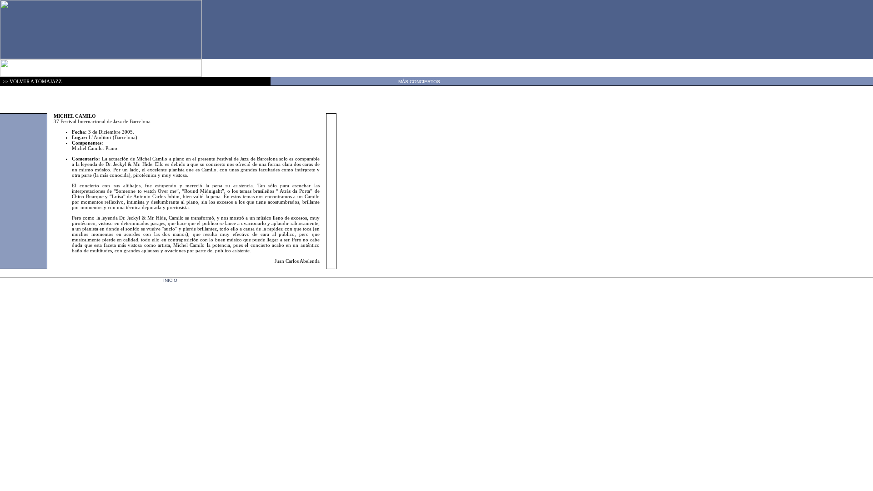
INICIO (170, 280)
